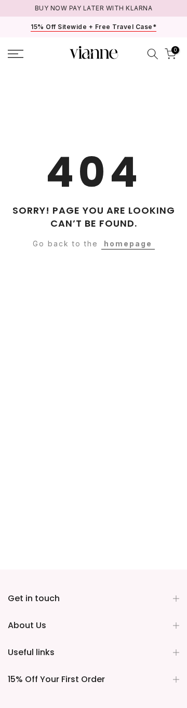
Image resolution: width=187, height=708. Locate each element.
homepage (128, 243)
